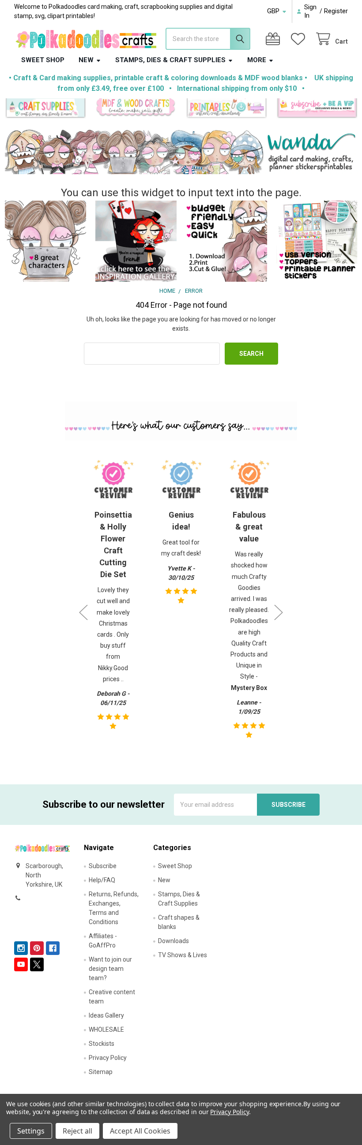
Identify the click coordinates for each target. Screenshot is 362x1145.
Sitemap (101, 1071)
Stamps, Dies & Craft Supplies (170, 60)
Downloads (173, 940)
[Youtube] (21, 964)
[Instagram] (21, 948)
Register (336, 11)
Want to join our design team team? (110, 968)
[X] (37, 964)
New (86, 60)
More (256, 60)
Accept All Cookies (140, 1131)
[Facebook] (53, 948)
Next (278, 612)
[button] (45, 108)
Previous (83, 612)
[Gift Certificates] (274, 39)
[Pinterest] (37, 948)
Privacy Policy (108, 1057)
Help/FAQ (102, 880)
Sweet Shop (42, 60)
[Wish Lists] (300, 39)
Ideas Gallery (106, 1015)
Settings (31, 1131)
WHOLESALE (106, 1029)
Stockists (101, 1043)
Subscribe (103, 865)
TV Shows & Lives (182, 955)
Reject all (77, 1131)
